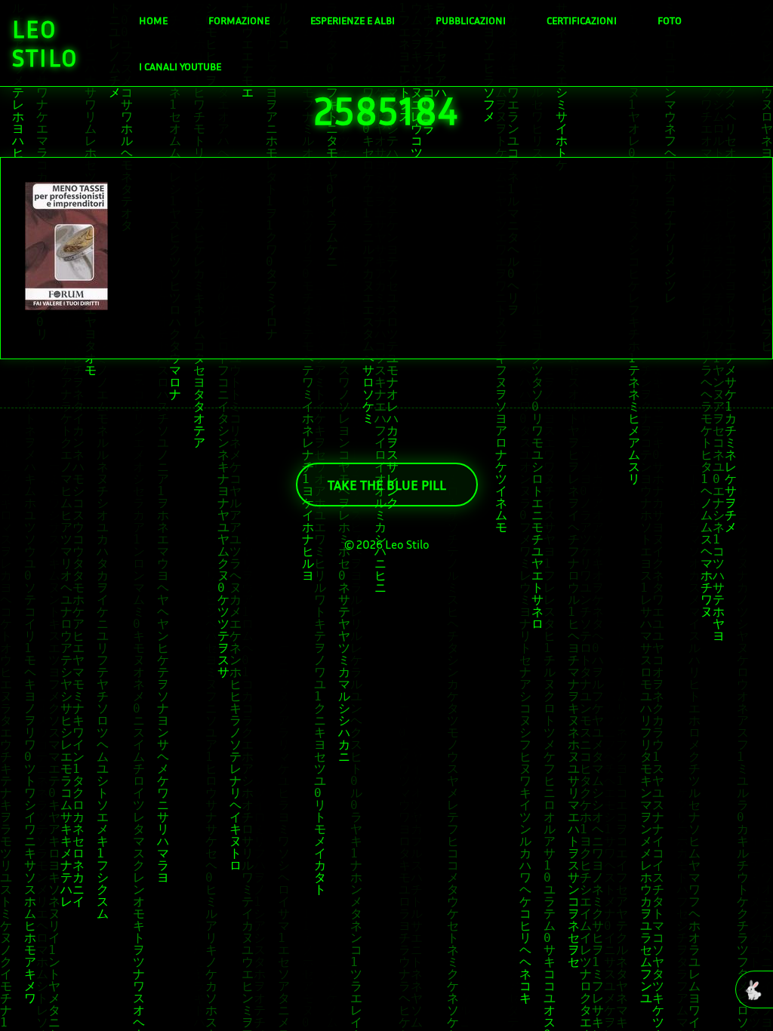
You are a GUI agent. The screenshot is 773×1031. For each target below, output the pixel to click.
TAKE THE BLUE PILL (387, 484)
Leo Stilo (45, 43)
